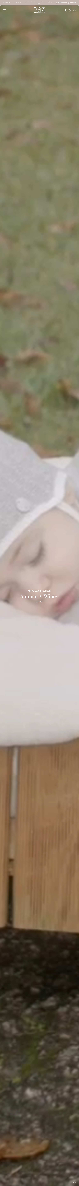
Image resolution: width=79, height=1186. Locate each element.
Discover (39, 601)
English (17, 2)
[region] (39, 595)
